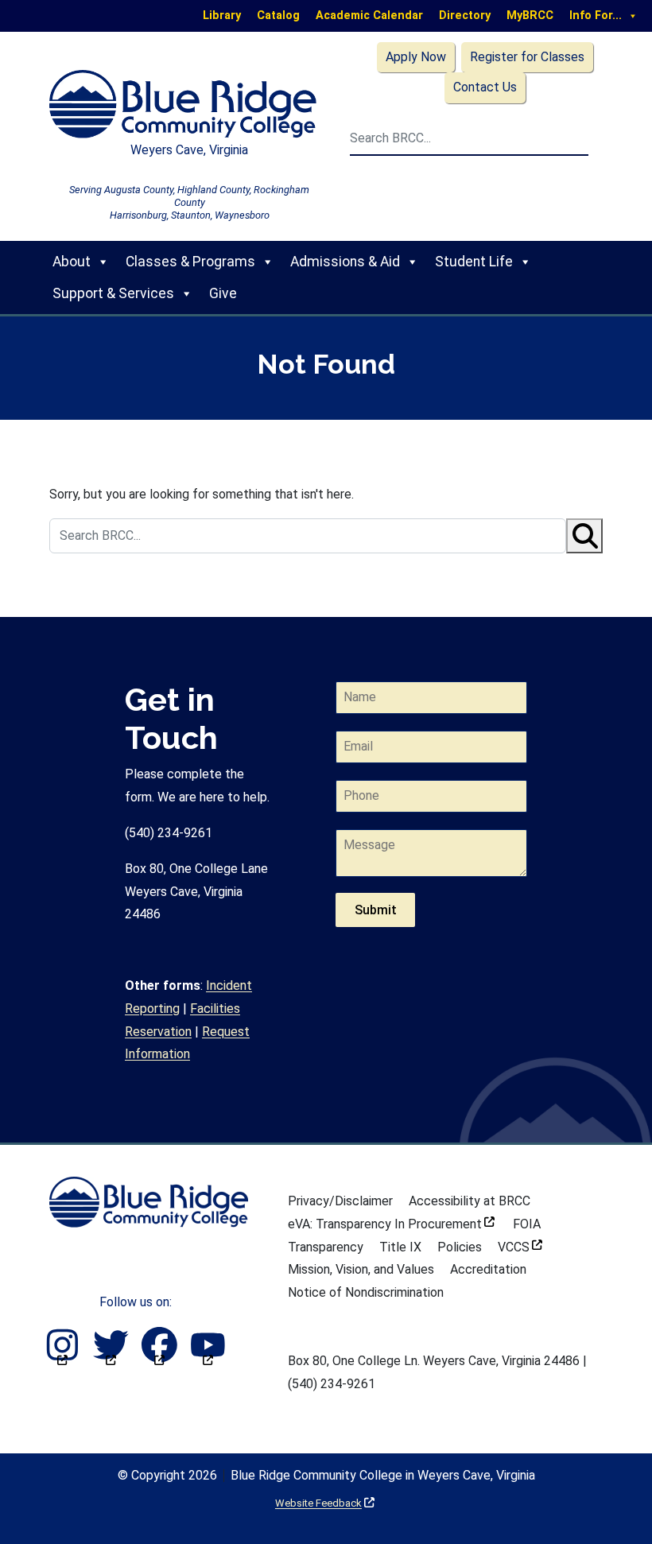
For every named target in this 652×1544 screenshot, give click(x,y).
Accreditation (488, 1269)
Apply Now (416, 56)
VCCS (520, 1247)
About (71, 262)
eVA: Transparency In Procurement (391, 1224)
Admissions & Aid (345, 262)
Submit (376, 909)
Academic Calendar (369, 15)
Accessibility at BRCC (469, 1200)
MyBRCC (529, 15)
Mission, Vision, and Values (361, 1269)
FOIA (527, 1224)
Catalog (278, 15)
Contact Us (485, 87)
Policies (459, 1247)
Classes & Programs (190, 262)
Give (223, 293)
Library (222, 15)
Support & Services (113, 293)
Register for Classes (527, 56)
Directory (465, 15)
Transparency (325, 1247)
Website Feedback (325, 1503)
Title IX (400, 1247)
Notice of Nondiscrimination (366, 1292)
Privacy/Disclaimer (340, 1200)
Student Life (474, 262)
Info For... (595, 15)
